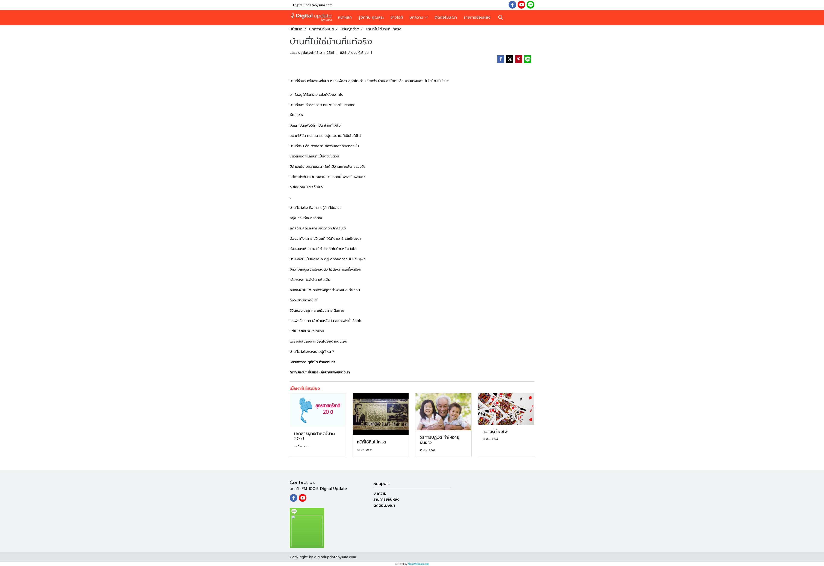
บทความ (417, 17)
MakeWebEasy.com (418, 563)
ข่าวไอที (397, 17)
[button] (500, 17)
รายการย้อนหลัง (477, 17)
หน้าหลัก (345, 17)
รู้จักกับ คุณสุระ (371, 17)
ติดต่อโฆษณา (446, 17)
